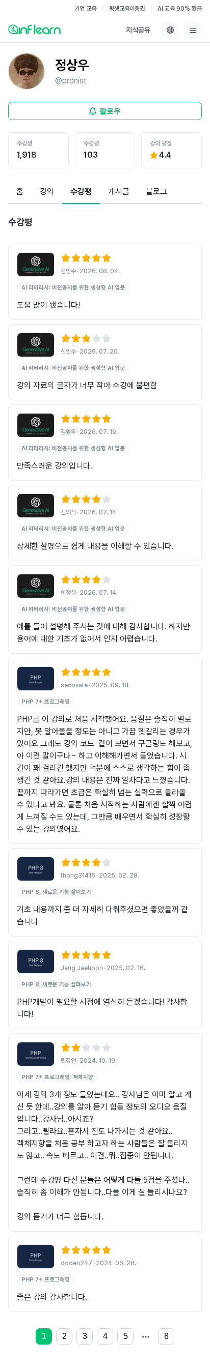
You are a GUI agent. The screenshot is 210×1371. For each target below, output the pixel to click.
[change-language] (170, 30)
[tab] (20, 192)
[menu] (192, 30)
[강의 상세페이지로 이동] (35, 264)
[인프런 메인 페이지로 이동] (34, 29)
